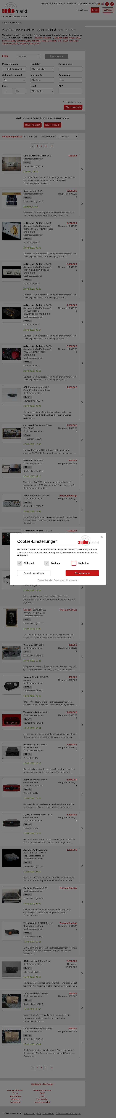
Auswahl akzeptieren (34, 573)
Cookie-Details (45, 580)
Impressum (72, 580)
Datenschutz (60, 580)
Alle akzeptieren (82, 573)
